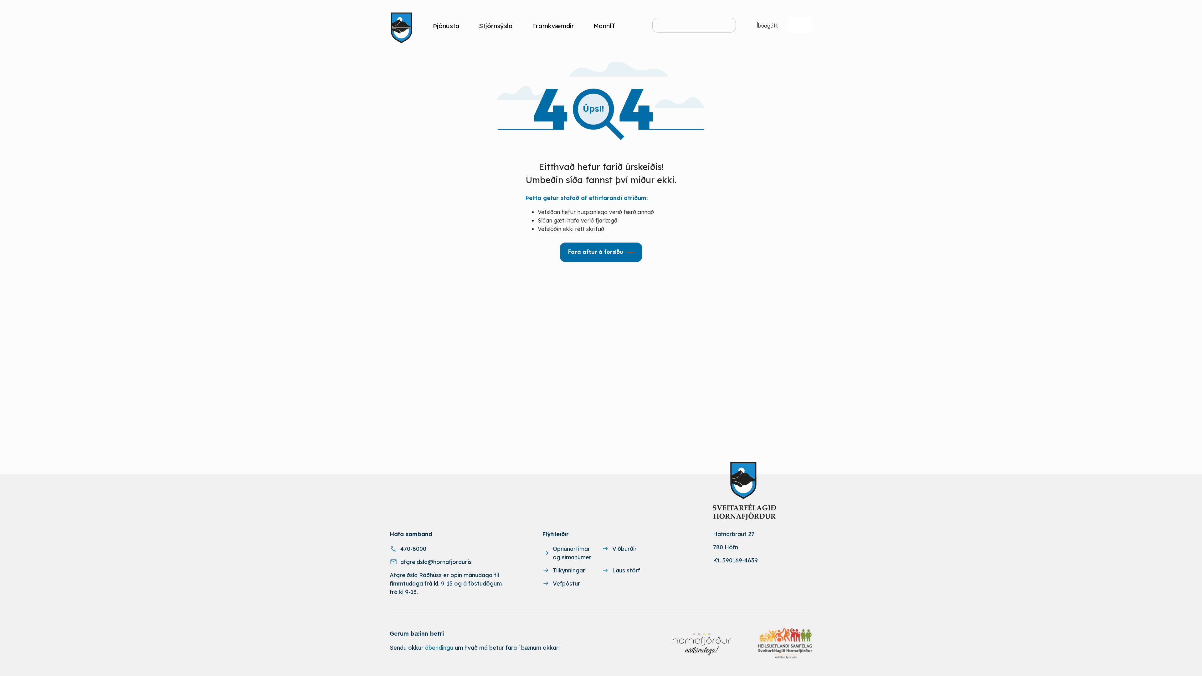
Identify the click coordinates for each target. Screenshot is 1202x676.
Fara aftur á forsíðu (595, 252)
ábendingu (439, 647)
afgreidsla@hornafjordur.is (436, 562)
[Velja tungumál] (800, 25)
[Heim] (403, 26)
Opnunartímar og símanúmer (572, 553)
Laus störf (626, 570)
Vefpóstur (566, 583)
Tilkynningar (569, 570)
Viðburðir (624, 548)
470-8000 (413, 548)
